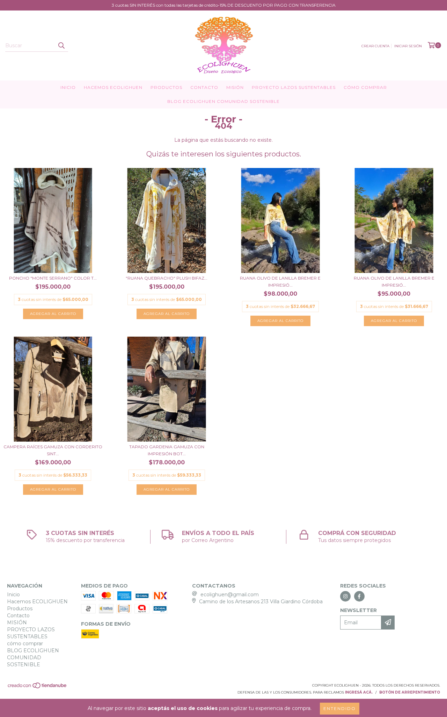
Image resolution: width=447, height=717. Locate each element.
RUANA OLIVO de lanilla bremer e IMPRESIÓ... (280, 281)
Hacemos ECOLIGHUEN (113, 87)
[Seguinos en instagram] (345, 596)
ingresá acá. (359, 692)
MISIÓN (235, 87)
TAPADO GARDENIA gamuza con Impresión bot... (166, 450)
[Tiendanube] (37, 687)
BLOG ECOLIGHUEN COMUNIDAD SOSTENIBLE (223, 101)
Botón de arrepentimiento (409, 692)
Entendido (339, 708)
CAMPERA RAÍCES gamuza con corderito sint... (52, 450)
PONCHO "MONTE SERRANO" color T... (53, 278)
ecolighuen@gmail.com (229, 594)
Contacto (204, 87)
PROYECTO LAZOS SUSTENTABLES (294, 87)
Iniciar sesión (408, 46)
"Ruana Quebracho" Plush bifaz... (166, 278)
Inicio (68, 87)
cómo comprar (365, 87)
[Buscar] (61, 45)
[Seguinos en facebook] (359, 596)
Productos (166, 87)
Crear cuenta (375, 46)
